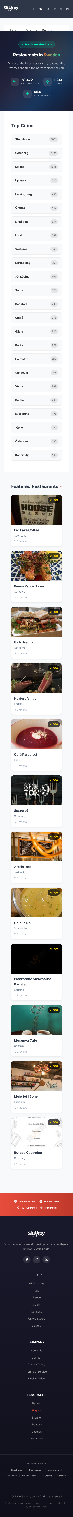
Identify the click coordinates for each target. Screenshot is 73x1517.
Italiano (36, 1403)
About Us (36, 1350)
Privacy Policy (36, 1364)
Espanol (36, 1417)
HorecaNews (53, 1470)
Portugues (36, 1438)
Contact (36, 1357)
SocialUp (61, 1475)
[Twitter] (46, 1259)
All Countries (36, 1283)
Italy (36, 1290)
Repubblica (16, 1470)
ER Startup (47, 1475)
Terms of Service (36, 1371)
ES (47, 8)
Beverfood (12, 1475)
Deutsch (36, 1431)
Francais (36, 1424)
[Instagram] (36, 1259)
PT (67, 8)
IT (34, 8)
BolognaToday (29, 1475)
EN (40, 8)
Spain (36, 1304)
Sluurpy (36, 1325)
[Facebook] (27, 1259)
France (36, 1297)
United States (36, 1318)
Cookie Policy (36, 1378)
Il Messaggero (34, 1470)
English (36, 1410)
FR (54, 8)
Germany (36, 1311)
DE (61, 8)
